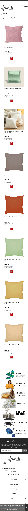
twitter (8, 475)
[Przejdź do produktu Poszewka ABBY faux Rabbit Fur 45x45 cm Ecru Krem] (14, 119)
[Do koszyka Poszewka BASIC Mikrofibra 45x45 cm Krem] (11, 357)
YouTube (18, 475)
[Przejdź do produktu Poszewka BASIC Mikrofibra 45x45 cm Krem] (14, 333)
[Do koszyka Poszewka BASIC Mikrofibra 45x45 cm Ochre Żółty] (11, 314)
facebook (13, 475)
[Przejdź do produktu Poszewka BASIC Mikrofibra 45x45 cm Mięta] (14, 247)
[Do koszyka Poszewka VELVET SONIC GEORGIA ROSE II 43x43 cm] (11, 58)
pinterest (11, 475)
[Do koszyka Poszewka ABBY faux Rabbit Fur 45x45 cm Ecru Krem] (11, 143)
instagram (15, 475)
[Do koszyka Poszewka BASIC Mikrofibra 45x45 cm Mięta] (11, 271)
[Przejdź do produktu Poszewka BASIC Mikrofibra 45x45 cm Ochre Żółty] (14, 290)
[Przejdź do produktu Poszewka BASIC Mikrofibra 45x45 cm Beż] (14, 162)
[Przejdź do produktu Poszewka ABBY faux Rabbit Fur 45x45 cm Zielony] (14, 77)
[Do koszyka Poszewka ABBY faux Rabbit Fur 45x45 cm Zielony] (11, 100)
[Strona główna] (7, 8)
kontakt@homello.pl (10, 468)
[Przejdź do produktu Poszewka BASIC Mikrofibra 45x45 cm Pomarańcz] (14, 205)
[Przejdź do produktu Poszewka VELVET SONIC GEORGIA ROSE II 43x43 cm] (14, 34)
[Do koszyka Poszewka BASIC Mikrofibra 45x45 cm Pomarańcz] (11, 229)
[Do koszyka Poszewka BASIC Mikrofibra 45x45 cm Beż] (11, 186)
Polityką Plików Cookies (11, 506)
